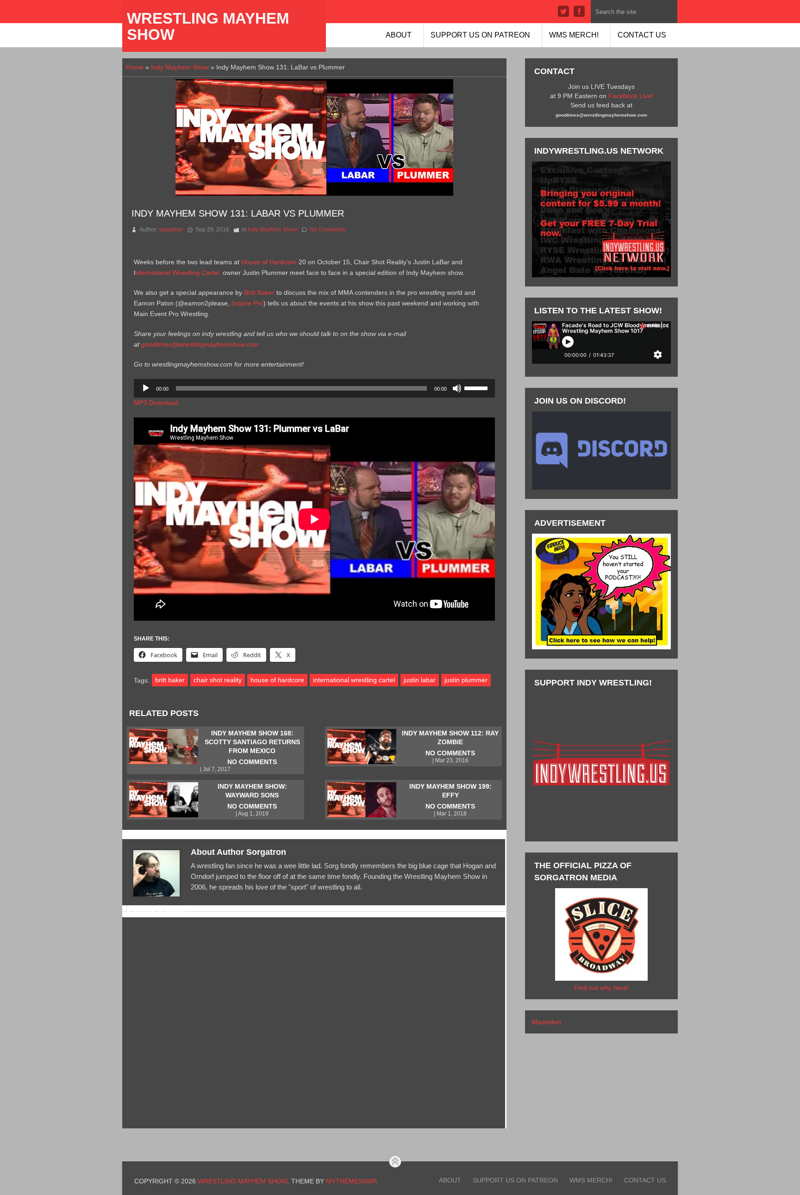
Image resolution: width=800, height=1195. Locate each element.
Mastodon (546, 1022)
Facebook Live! (630, 96)
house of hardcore (277, 680)
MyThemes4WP (350, 1181)
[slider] (477, 387)
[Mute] (457, 388)
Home (135, 67)
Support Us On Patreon (480, 35)
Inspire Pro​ (247, 303)
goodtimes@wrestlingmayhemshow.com (200, 344)
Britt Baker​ (260, 292)
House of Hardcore (270, 262)
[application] (314, 388)
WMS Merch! (574, 35)
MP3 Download (156, 402)
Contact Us (642, 35)
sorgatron (171, 229)
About (399, 35)
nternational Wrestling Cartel (178, 272)
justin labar (420, 680)
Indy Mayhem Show (180, 67)
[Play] (145, 388)
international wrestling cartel (354, 680)
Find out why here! (601, 987)
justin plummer (466, 680)
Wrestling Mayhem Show (208, 26)
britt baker (170, 680)
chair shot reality (218, 680)
